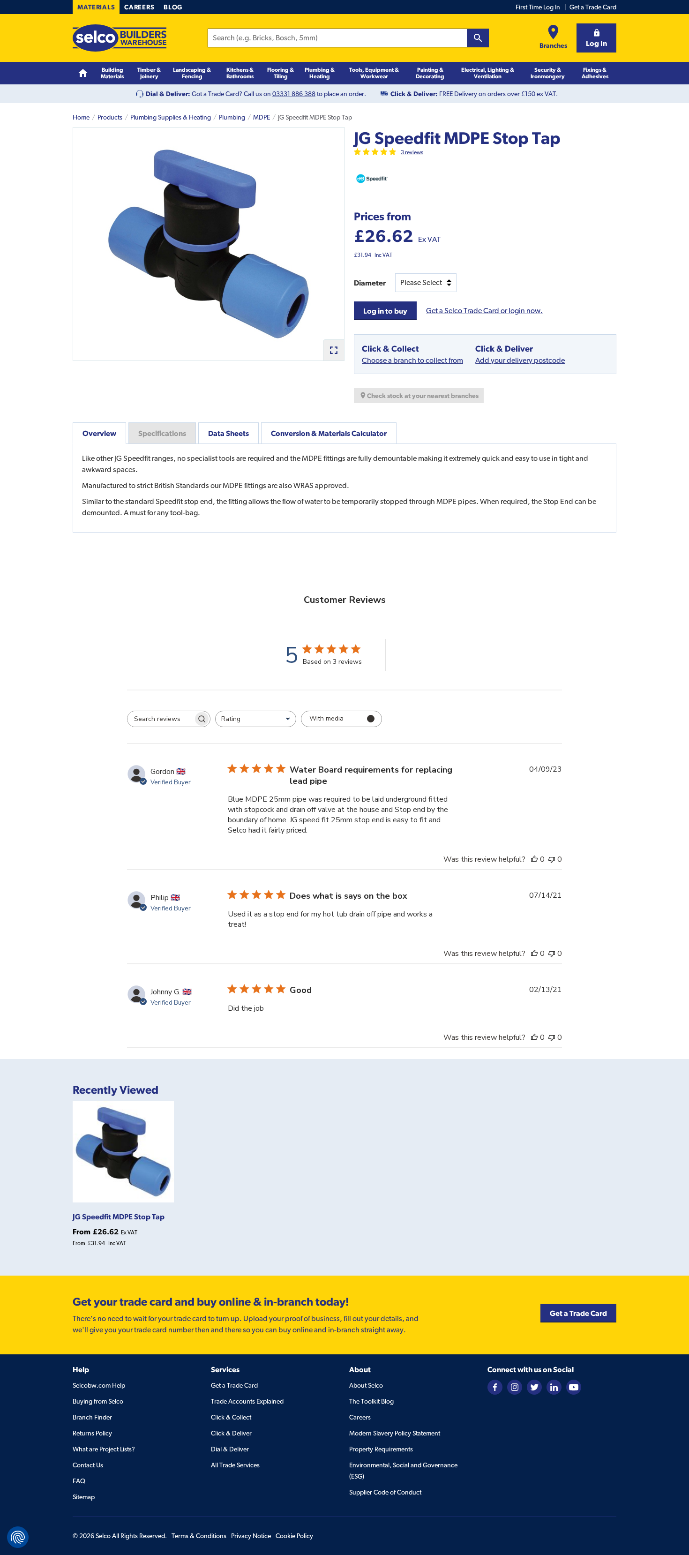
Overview (99, 433)
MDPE (261, 117)
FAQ (79, 1481)
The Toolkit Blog (371, 1401)
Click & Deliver (231, 1433)
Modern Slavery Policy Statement (394, 1433)
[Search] (478, 38)
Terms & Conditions (199, 1536)
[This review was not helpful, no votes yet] (551, 859)
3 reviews (412, 152)
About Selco (366, 1385)
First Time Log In (538, 7)
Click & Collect (231, 1417)
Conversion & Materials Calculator (329, 433)
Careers (139, 7)
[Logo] (119, 38)
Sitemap (84, 1497)
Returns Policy (92, 1433)
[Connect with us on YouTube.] (573, 1386)
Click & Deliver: (414, 94)
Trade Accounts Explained (247, 1401)
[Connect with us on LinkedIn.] (554, 1386)
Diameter (370, 282)
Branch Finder (92, 1417)
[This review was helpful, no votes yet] (534, 859)
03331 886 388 (293, 94)
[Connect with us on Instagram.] (514, 1386)
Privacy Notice (251, 1536)
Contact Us (88, 1465)
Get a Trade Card (592, 7)
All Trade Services (235, 1465)
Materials (96, 7)
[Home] (83, 73)
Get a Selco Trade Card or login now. (484, 310)
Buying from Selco (98, 1401)
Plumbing (232, 117)
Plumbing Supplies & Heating (170, 117)
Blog (173, 7)
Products (109, 117)
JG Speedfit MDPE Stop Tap (119, 1216)
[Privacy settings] (18, 1537)
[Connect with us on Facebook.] (494, 1386)
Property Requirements (381, 1449)
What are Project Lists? (104, 1449)
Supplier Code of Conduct (385, 1492)
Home (81, 117)
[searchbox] (160, 719)
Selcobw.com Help (99, 1385)
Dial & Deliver (230, 1449)
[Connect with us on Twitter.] (534, 1386)
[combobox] (255, 719)
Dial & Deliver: (168, 94)
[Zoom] (333, 350)
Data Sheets (228, 433)
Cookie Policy (294, 1536)
